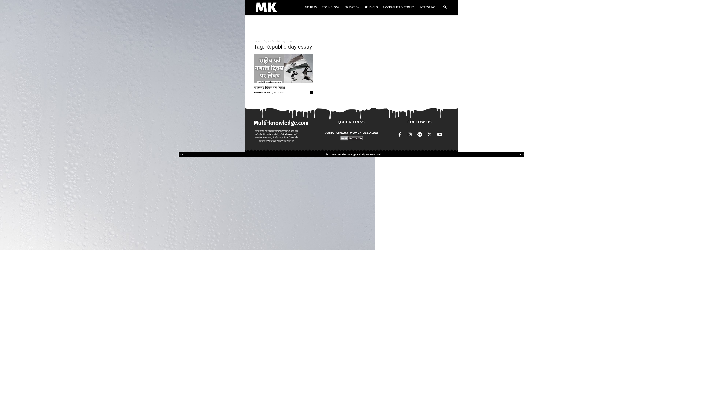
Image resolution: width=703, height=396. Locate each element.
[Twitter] (429, 135)
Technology (330, 7)
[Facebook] (400, 135)
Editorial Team (262, 92)
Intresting (427, 7)
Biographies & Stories (398, 7)
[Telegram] (420, 135)
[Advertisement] (351, 27)
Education (352, 7)
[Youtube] (440, 135)
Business (310, 7)
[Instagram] (409, 135)
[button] (444, 7)
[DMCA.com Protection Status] (352, 139)
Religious (371, 7)
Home (257, 41)
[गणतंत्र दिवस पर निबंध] (283, 68)
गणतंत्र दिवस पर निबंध (269, 87)
